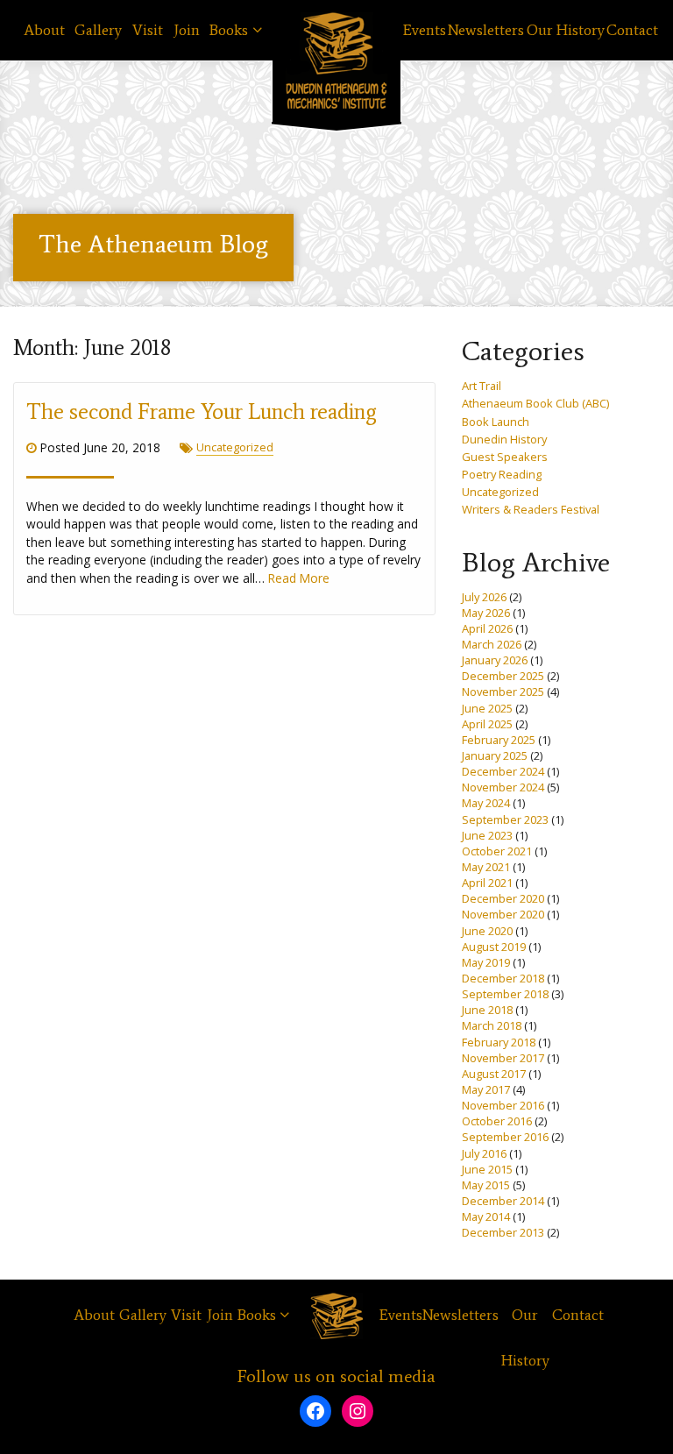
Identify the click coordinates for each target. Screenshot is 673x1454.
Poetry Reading (502, 474)
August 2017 (494, 1074)
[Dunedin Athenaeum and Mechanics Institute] (336, 61)
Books (228, 30)
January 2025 (495, 755)
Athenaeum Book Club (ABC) (535, 403)
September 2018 (505, 994)
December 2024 (503, 771)
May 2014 (486, 1216)
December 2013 (503, 1232)
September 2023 (505, 819)
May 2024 (486, 803)
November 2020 (503, 914)
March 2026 (491, 644)
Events (424, 30)
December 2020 (503, 898)
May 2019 (486, 962)
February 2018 (498, 1042)
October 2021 (497, 851)
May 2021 (486, 867)
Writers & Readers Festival (530, 509)
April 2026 (487, 628)
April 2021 (487, 882)
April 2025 (487, 724)
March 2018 (491, 1025)
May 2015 (486, 1185)
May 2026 (486, 613)
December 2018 (503, 978)
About (44, 30)
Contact (632, 30)
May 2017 (486, 1089)
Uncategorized (234, 447)
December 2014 (503, 1201)
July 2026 (484, 597)
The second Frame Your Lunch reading (201, 411)
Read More (298, 578)
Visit (147, 30)
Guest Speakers (505, 457)
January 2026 (495, 660)
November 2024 (503, 787)
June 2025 (487, 708)
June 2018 (487, 1010)
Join (187, 30)
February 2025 (498, 740)
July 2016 (484, 1153)
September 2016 (505, 1137)
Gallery (98, 30)
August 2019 (494, 946)
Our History (566, 30)
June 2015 (487, 1169)
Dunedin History (504, 439)
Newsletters (486, 30)
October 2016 (497, 1121)
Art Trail (481, 386)
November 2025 (503, 691)
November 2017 (503, 1058)
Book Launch (495, 421)
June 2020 (487, 931)
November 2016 (503, 1105)
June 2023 (487, 835)
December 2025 (503, 676)
